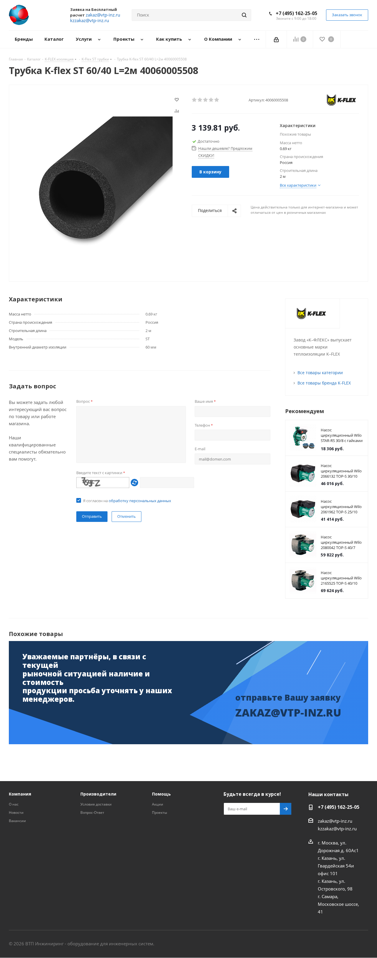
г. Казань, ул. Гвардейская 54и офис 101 (336, 865)
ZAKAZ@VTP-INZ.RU (288, 712)
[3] (206, 100)
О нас (14, 804)
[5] (217, 100)
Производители (98, 794)
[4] (211, 100)
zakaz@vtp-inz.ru (335, 821)
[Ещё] (256, 39)
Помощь (161, 794)
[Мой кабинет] (276, 39)
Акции (157, 804)
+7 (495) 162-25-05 (296, 13)
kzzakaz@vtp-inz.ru (337, 829)
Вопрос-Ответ (92, 812)
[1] (194, 100)
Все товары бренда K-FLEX (324, 383)
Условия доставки (96, 804)
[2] (200, 100)
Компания (20, 794)
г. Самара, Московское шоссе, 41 (338, 904)
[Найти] (244, 15)
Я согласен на (127, 500)
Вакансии (17, 820)
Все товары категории (320, 372)
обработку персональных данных (140, 500)
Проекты (159, 812)
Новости (16, 812)
